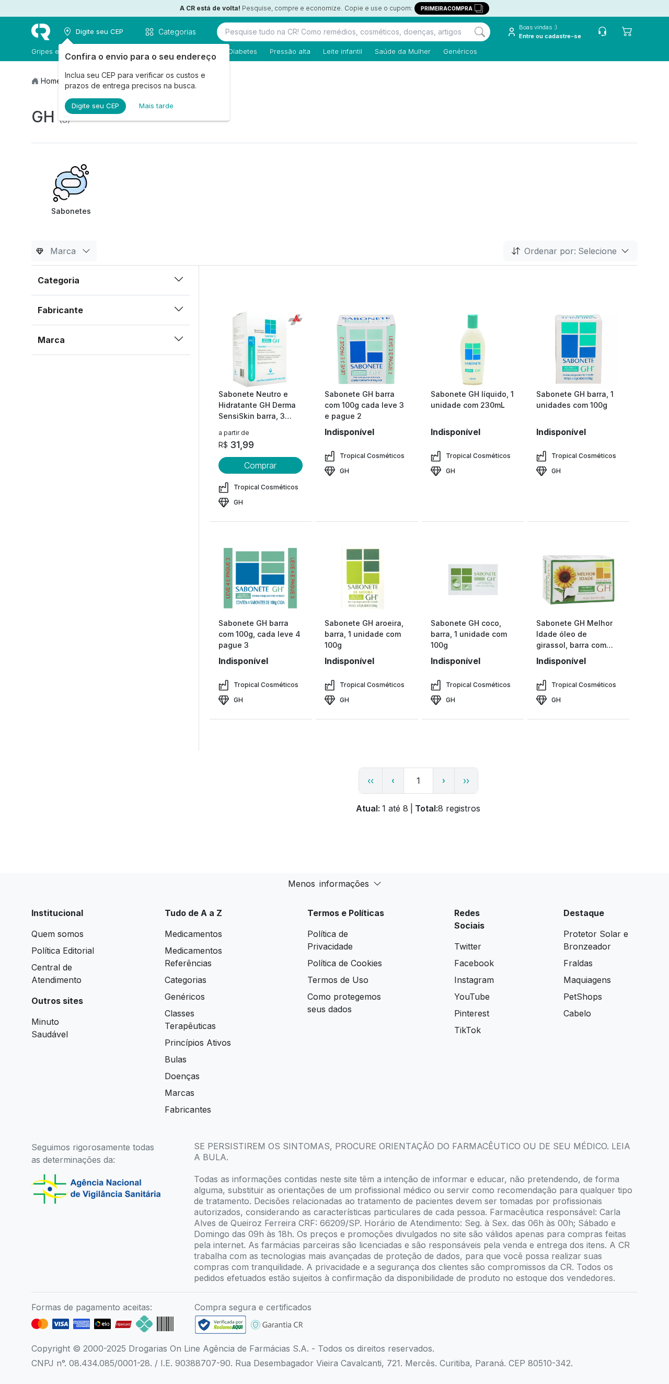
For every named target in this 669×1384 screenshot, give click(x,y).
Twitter (467, 946)
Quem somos (57, 934)
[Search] (479, 31)
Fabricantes (188, 1109)
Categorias (185, 980)
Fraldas (578, 963)
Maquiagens (587, 980)
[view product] (260, 349)
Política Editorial (62, 950)
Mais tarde (156, 105)
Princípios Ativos (198, 1042)
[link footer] (220, 1325)
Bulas (176, 1059)
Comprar (260, 465)
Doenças (182, 1076)
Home (51, 80)
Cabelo (577, 1013)
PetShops (582, 996)
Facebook (474, 963)
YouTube (472, 996)
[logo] (40, 31)
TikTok (467, 1030)
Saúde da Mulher (403, 51)
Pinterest (471, 1013)
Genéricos (460, 51)
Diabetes (242, 51)
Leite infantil (342, 51)
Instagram (474, 980)
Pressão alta (290, 51)
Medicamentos (193, 934)
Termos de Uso (337, 980)
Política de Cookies (344, 963)
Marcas (179, 1093)
